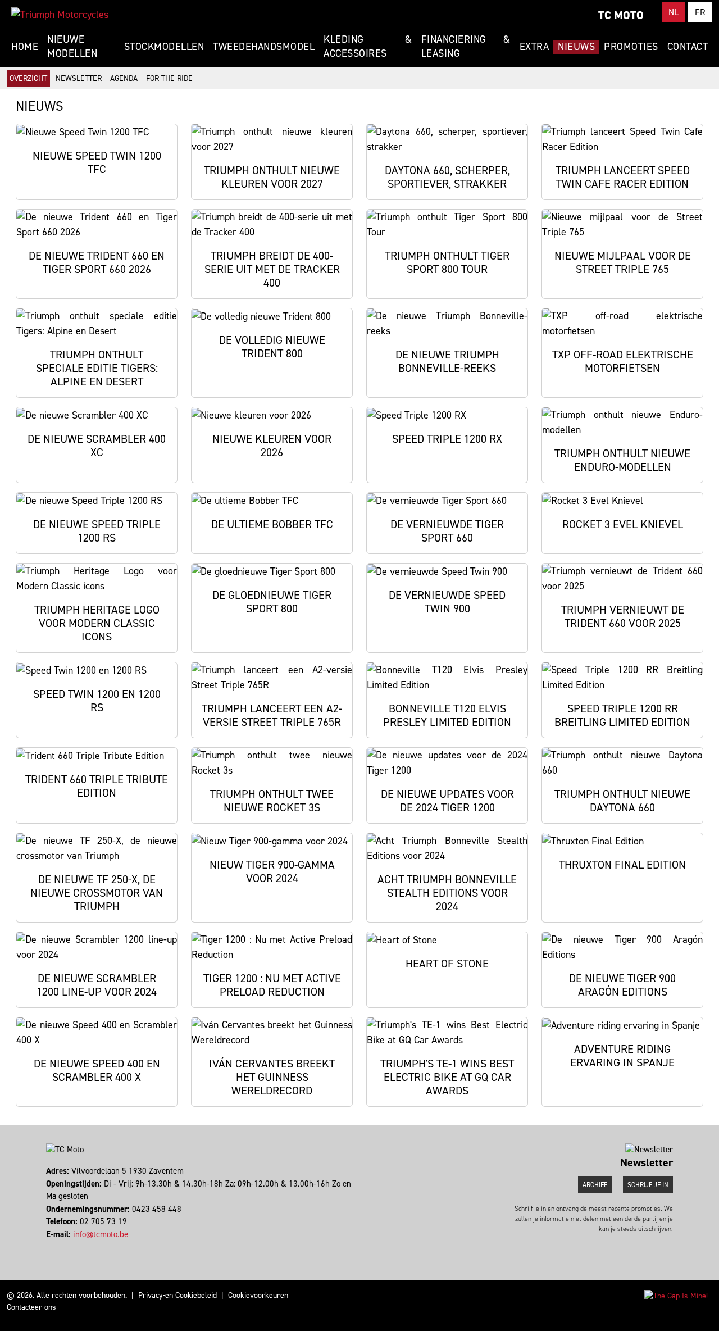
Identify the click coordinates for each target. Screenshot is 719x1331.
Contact (687, 46)
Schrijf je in (647, 1184)
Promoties (631, 46)
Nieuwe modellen (72, 46)
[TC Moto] (59, 14)
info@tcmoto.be (100, 1234)
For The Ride (169, 78)
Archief (595, 1184)
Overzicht (28, 78)
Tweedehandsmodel (264, 46)
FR (700, 12)
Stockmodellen (164, 46)
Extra (534, 46)
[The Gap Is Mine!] (676, 1295)
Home (24, 46)
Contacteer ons (31, 1307)
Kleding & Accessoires (368, 46)
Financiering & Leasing (466, 46)
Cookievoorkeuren (258, 1295)
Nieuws (576, 46)
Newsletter (79, 78)
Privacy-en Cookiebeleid (177, 1295)
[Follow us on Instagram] (52, 1246)
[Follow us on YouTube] (57, 1246)
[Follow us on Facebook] (47, 1246)
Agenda (124, 78)
